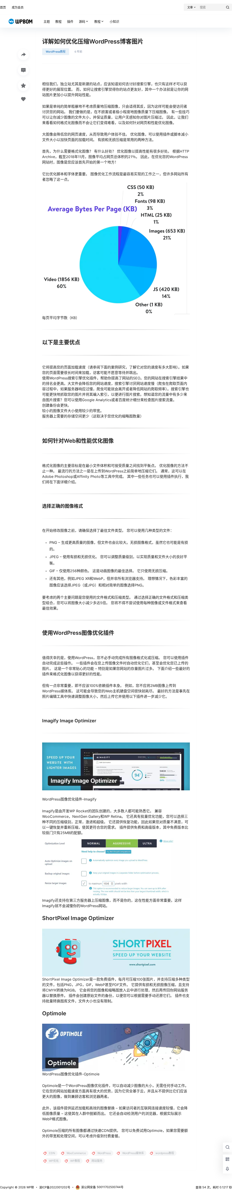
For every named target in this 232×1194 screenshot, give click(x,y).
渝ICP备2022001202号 (54, 1187)
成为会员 (18, 7)
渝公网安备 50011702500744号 (102, 1187)
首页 (3, 7)
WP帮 (30, 1187)
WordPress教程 (55, 51)
